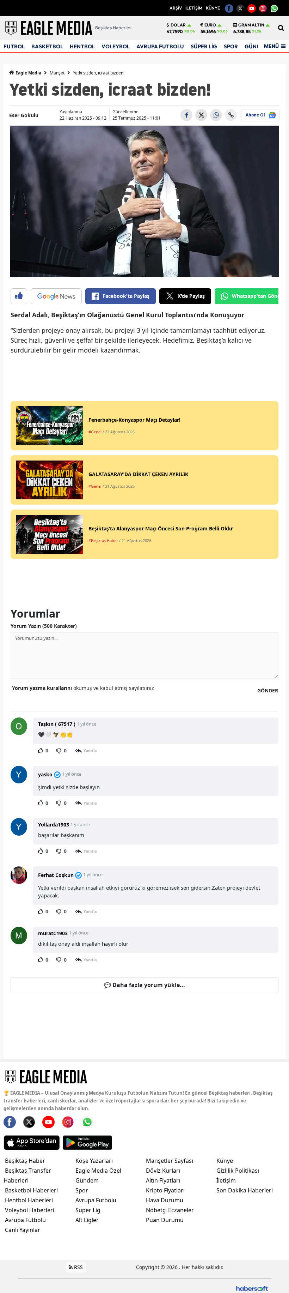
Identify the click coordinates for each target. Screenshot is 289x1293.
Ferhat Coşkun (56, 875)
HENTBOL (82, 46)
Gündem (87, 1180)
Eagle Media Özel (98, 1170)
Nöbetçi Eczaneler (170, 1210)
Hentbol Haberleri (29, 1200)
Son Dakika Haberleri (244, 1190)
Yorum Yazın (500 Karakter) (44, 626)
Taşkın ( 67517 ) (56, 724)
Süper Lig (87, 1210)
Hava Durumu (164, 1200)
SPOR (231, 46)
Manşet (57, 73)
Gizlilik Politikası (237, 1170)
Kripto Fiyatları (165, 1190)
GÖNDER (267, 690)
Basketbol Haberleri (31, 1190)
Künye (224, 1161)
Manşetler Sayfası (169, 1161)
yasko (45, 774)
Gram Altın (251, 25)
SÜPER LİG (204, 46)
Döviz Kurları (163, 1170)
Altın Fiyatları (163, 1180)
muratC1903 (53, 933)
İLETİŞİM (193, 8)
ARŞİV (176, 8)
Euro (210, 25)
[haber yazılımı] (252, 1288)
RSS (78, 1267)
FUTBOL (14, 46)
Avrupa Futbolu (25, 1220)
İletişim (226, 1180)
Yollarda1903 (53, 824)
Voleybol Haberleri (29, 1210)
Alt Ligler (87, 1220)
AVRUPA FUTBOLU (160, 46)
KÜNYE (213, 8)
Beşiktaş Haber (25, 1161)
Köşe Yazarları (94, 1161)
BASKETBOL (47, 46)
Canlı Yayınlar (22, 1230)
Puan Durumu (165, 1220)
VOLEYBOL (116, 46)
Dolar (178, 25)
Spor (81, 1190)
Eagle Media (27, 73)
